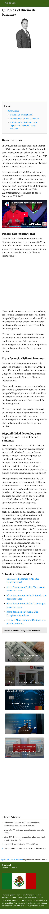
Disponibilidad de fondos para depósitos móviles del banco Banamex (23, 125)
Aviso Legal (6, 865)
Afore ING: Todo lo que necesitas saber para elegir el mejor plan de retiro (25, 838)
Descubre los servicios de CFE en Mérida (21, 844)
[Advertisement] (24, 75)
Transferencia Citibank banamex (24, 118)
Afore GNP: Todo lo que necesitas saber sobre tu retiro (24, 831)
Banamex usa (13, 111)
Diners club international (21, 115)
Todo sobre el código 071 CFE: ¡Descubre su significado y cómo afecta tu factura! (22, 824)
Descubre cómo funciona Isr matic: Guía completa (25, 848)
